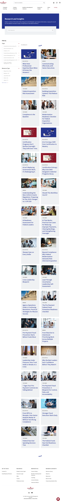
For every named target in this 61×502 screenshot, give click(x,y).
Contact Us (4, 471)
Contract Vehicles (34, 480)
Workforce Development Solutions (28, 8)
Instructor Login (20, 473)
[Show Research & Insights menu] (43, 8)
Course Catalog (34, 471)
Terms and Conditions (28, 498)
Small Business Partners (7, 473)
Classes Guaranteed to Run (51, 481)
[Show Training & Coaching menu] (9, 8)
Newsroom (48, 476)
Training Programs (15, 8)
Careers (18, 478)
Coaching (33, 477)
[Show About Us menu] (50, 8)
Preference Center (20, 481)
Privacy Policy (34, 498)
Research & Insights (39, 8)
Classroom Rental (35, 482)
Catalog (55, 7)
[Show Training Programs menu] (18, 8)
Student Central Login (21, 471)
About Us (49, 8)
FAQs (18, 476)
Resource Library (49, 471)
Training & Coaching (5, 8)
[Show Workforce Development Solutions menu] (33, 8)
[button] (58, 499)
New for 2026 (48, 478)
